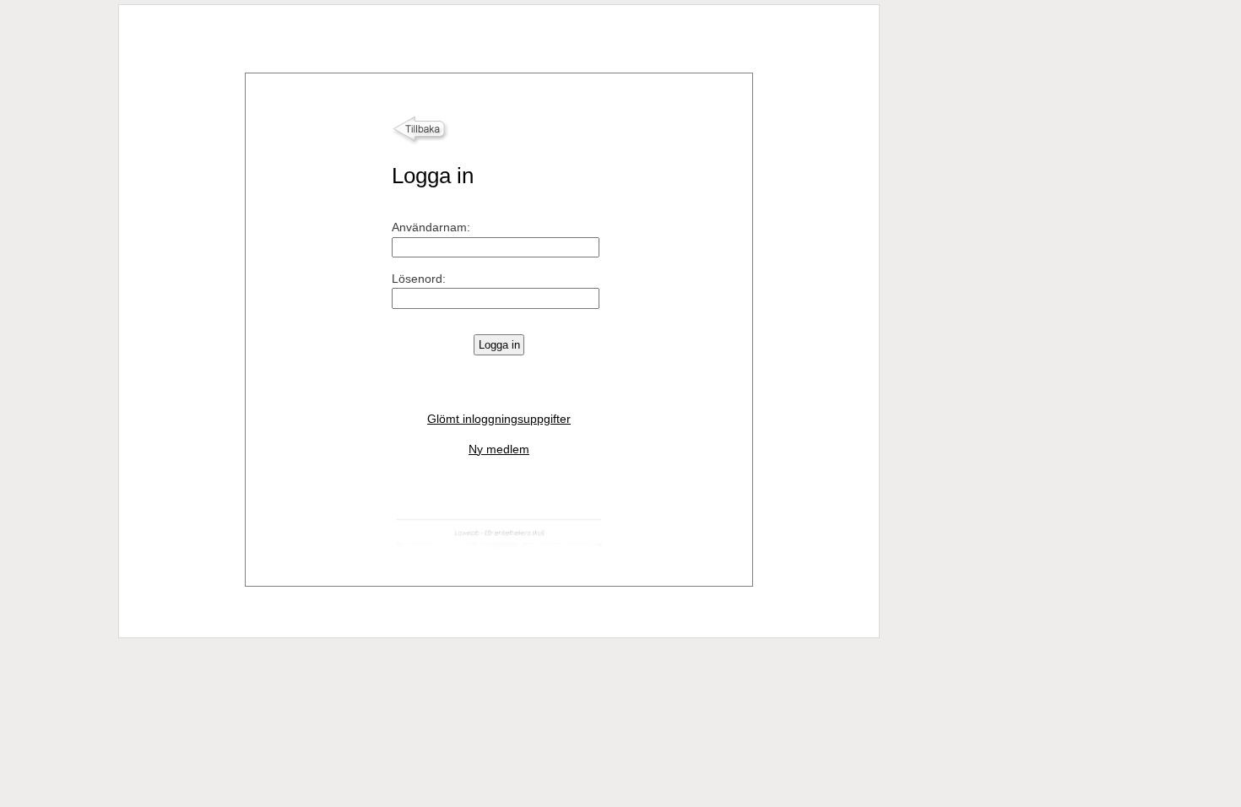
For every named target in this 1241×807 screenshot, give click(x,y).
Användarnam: (431, 227)
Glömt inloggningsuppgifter (499, 418)
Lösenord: (419, 278)
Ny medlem (499, 449)
